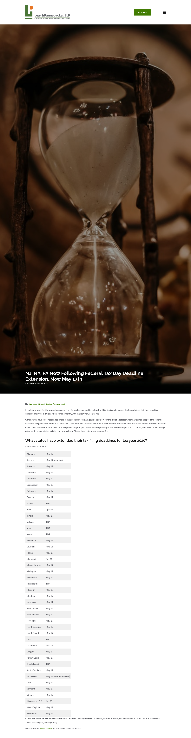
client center (46, 728)
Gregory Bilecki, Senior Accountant (47, 403)
